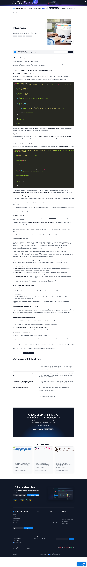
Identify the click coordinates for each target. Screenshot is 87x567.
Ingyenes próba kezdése (18, 528)
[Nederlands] (68, 547)
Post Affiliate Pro (52, 218)
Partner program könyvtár (54, 522)
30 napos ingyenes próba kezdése (20, 495)
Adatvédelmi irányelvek (52, 553)
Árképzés (14, 514)
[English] (59, 547)
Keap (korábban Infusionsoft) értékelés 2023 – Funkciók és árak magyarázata (31, 322)
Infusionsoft (23, 12)
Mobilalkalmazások (16, 520)
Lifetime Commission (31, 229)
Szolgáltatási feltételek (34, 553)
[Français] (62, 547)
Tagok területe (26, 515)
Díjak (37, 515)
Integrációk (18, 12)
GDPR (70, 553)
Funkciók (14, 516)
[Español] (60, 547)
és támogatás (29, 280)
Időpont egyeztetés (48, 429)
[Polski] (69, 547)
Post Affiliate (34, 33)
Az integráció (59, 64)
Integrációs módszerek (16, 518)
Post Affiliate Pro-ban (40, 198)
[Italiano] (66, 547)
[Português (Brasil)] (71, 547)
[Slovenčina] (73, 547)
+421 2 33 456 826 (17, 538)
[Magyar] (64, 547)
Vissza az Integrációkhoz (18, 352)
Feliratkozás (71, 538)
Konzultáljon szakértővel (53, 8)
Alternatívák (15, 522)
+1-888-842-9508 (17, 540)
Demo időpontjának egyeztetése (33, 495)
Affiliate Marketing (29, 35)
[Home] (13, 12)
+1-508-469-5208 (17, 542)
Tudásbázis (26, 513)
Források (30, 8)
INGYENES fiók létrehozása (28, 352)
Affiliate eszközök (65, 523)
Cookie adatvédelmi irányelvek (62, 553)
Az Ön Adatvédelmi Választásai (55, 554)
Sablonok (51, 515)
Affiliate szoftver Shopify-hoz (67, 513)
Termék (25, 8)
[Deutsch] (57, 547)
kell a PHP (69, 146)
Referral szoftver (65, 521)
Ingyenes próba (63, 8)
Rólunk (38, 513)
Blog (50, 513)
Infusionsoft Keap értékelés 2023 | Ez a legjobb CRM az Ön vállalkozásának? (31, 327)
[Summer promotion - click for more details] (43, 3)
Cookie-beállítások (43, 554)
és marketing (30, 61)
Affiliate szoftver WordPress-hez (67, 519)
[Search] (47, 8)
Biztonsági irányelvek (42, 553)
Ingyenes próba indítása (38, 429)
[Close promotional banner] (85, 1)
